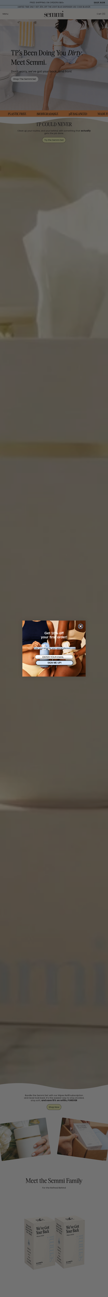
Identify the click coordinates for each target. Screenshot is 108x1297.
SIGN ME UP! (54, 663)
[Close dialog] (80, 626)
